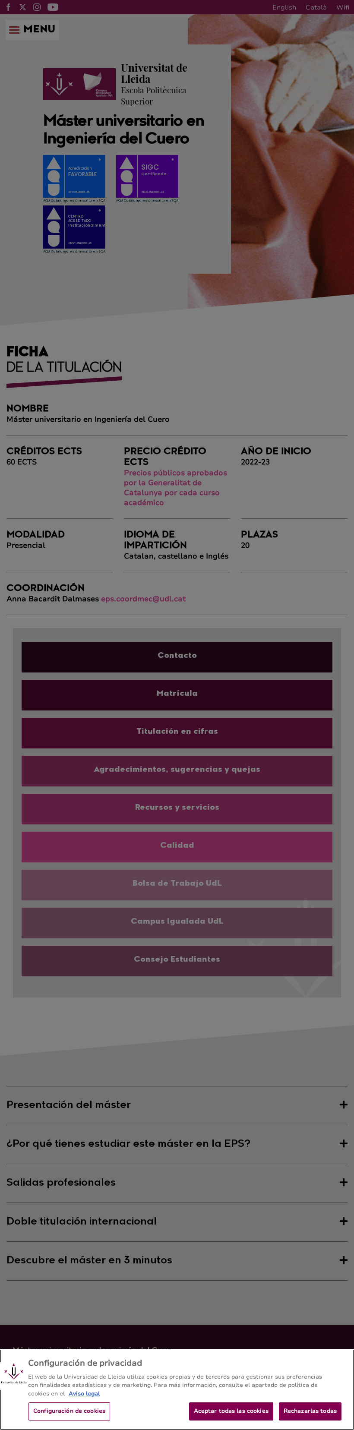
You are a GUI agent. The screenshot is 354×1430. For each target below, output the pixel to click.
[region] (177, 1389)
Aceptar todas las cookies (231, 1411)
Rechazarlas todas (310, 1411)
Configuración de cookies (69, 1411)
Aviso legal (84, 1394)
